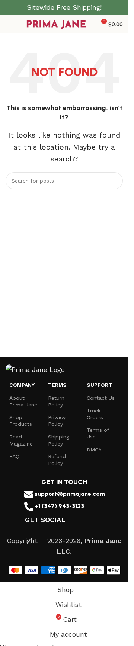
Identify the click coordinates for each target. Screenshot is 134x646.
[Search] (114, 180)
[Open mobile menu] (8, 24)
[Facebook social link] (70, 519)
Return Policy (56, 401)
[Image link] (35, 369)
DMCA (94, 450)
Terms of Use (98, 433)
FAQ (14, 456)
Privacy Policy (57, 420)
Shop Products (20, 420)
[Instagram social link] (79, 519)
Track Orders (95, 414)
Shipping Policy (58, 440)
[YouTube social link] (89, 519)
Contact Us (101, 398)
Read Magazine (21, 440)
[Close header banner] (119, 7)
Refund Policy (57, 459)
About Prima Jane (23, 401)
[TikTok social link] (98, 519)
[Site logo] (56, 24)
